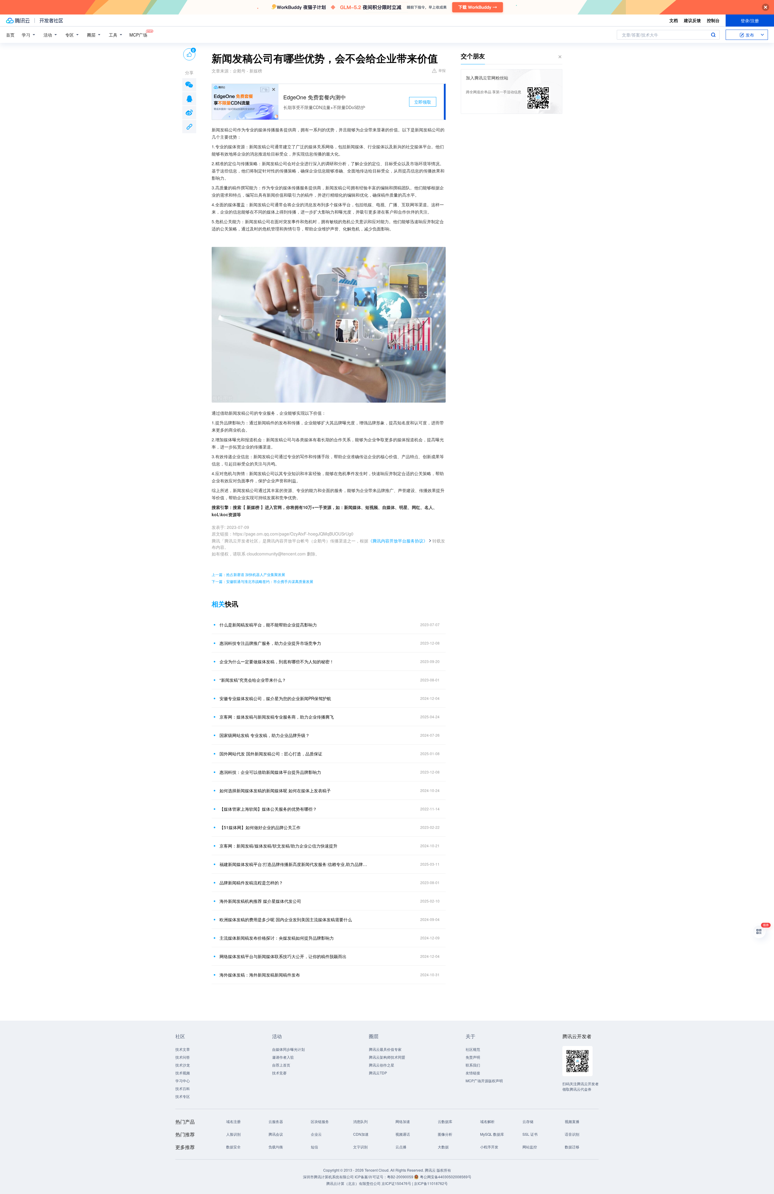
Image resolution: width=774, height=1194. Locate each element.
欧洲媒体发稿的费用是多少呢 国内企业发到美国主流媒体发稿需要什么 (286, 919)
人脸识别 (233, 1134)
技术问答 (182, 1057)
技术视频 (182, 1072)
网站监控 (529, 1146)
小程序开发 (489, 1146)
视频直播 (572, 1121)
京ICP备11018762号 (431, 1183)
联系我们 (473, 1064)
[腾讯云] (18, 20)
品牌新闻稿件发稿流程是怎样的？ (251, 883)
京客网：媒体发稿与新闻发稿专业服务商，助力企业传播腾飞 (277, 717)
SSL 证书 (530, 1134)
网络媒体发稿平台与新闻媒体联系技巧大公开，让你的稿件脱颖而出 (283, 956)
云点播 (400, 1146)
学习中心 (182, 1080)
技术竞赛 (279, 1072)
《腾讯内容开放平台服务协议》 (398, 541)
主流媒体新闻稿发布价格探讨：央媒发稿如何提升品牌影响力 (277, 938)
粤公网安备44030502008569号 (445, 1176)
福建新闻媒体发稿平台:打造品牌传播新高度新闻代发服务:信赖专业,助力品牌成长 (295, 864)
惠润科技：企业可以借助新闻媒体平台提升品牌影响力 (270, 772)
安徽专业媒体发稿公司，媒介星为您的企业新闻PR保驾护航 (275, 698)
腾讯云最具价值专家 (385, 1049)
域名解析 (487, 1121)
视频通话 (402, 1134)
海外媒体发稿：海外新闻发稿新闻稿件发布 (260, 975)
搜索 (713, 34)
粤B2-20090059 (400, 1176)
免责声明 (473, 1057)
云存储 (527, 1121)
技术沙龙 (182, 1064)
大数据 (443, 1146)
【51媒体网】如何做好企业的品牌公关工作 (260, 827)
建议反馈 (692, 20)
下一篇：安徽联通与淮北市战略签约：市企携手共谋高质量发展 (262, 581)
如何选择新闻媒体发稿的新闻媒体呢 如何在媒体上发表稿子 (275, 790)
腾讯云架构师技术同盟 (387, 1057)
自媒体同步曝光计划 (288, 1049)
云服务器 (275, 1121)
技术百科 (182, 1088)
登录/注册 (750, 21)
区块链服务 (320, 1121)
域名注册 (233, 1121)
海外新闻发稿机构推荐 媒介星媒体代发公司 (260, 901)
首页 (10, 35)
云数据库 (445, 1121)
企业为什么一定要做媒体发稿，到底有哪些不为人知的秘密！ (277, 661)
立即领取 (422, 102)
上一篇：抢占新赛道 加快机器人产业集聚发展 (248, 574)
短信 (314, 1146)
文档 (673, 20)
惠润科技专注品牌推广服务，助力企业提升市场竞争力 (270, 643)
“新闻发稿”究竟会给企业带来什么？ (253, 680)
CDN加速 (361, 1134)
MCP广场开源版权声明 (484, 1080)
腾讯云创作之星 (381, 1064)
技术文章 (182, 1049)
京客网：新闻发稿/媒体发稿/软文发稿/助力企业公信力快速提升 (278, 846)
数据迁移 (572, 1146)
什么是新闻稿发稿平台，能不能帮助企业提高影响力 (268, 625)
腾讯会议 (275, 1134)
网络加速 (402, 1121)
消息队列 (360, 1121)
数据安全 (233, 1146)
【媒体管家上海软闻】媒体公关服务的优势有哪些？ (268, 809)
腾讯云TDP (378, 1072)
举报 (442, 70)
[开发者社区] (51, 20)
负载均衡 (275, 1146)
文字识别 (360, 1146)
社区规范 (473, 1049)
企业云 (316, 1134)
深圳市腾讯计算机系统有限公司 (328, 1176)
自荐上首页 (281, 1064)
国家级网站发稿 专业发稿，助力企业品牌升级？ (265, 735)
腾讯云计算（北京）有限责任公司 (353, 1183)
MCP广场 (138, 35)
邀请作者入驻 (283, 1057)
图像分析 (445, 1134)
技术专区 (182, 1096)
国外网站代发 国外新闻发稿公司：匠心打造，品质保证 (271, 754)
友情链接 (473, 1072)
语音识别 (572, 1134)
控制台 (713, 20)
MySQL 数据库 (492, 1134)
